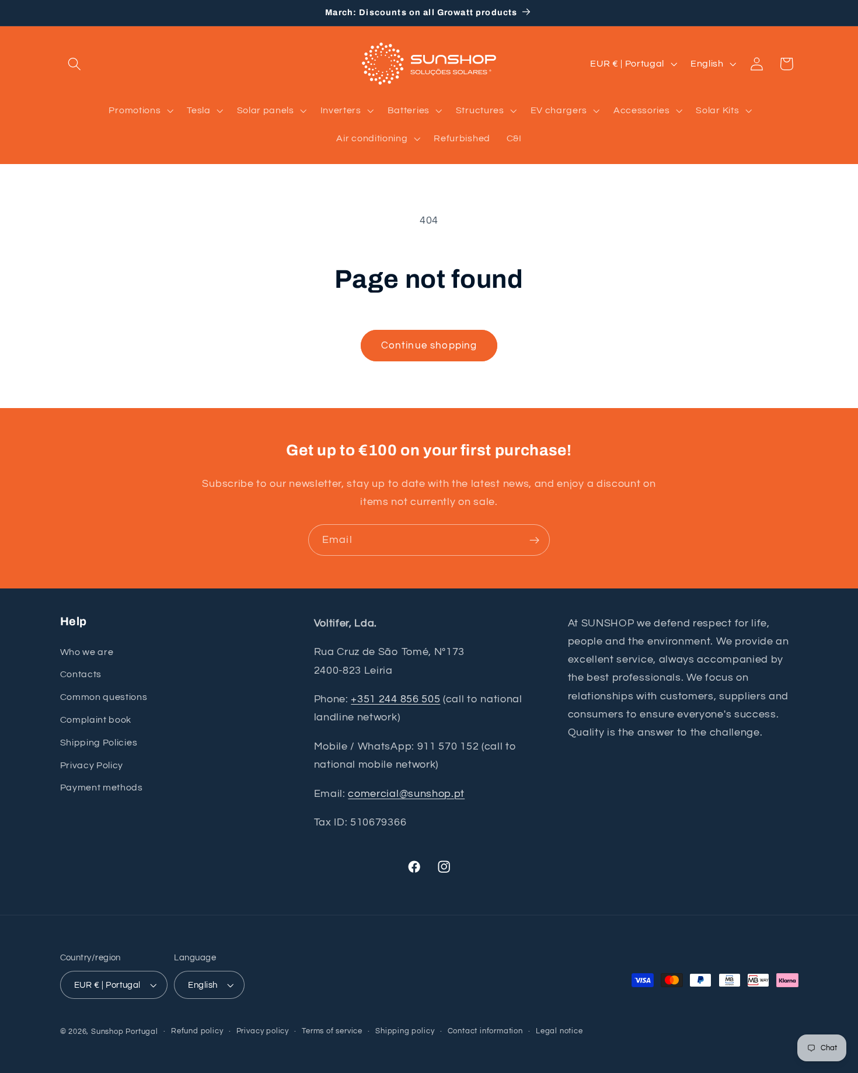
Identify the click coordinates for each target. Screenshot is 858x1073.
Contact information (485, 1031)
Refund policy (197, 1031)
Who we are (87, 652)
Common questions (104, 697)
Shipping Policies (99, 742)
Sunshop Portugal (124, 1032)
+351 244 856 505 (395, 699)
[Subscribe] (534, 540)
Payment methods (101, 787)
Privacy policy (262, 1031)
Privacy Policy (92, 765)
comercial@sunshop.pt (406, 793)
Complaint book (96, 719)
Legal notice (559, 1031)
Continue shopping (429, 345)
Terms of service (332, 1031)
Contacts (81, 674)
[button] (75, 64)
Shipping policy (404, 1031)
